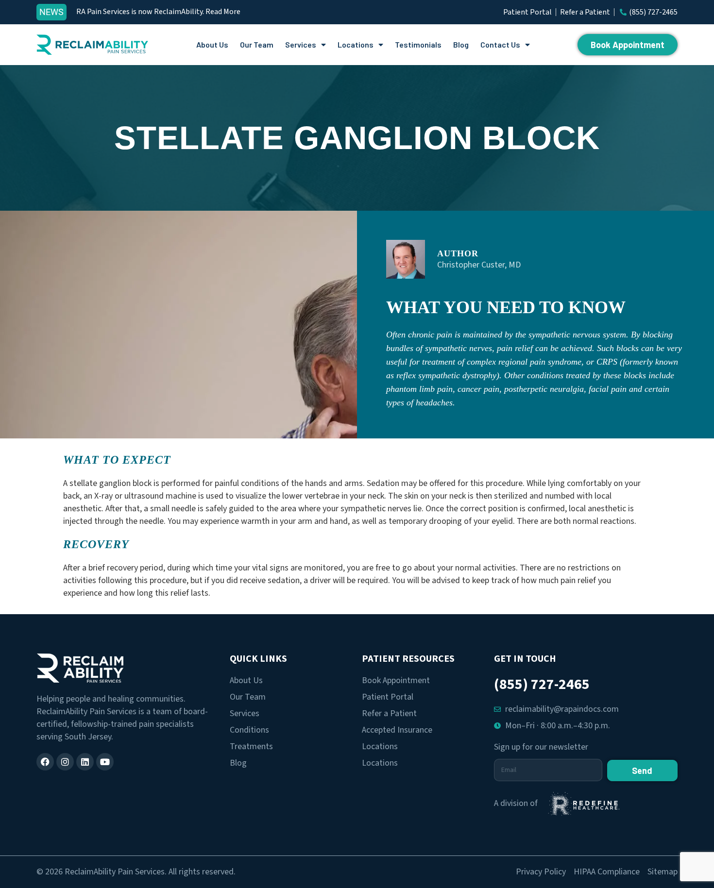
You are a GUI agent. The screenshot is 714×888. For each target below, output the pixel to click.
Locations (356, 45)
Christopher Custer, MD (479, 265)
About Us (212, 45)
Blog (461, 45)
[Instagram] (65, 762)
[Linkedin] (85, 762)
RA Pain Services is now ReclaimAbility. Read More (158, 11)
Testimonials (418, 45)
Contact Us (500, 45)
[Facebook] (45, 762)
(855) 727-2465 (542, 684)
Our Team (256, 45)
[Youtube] (105, 762)
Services (300, 45)
